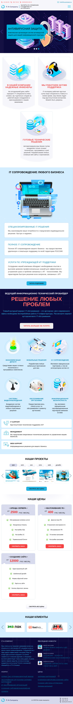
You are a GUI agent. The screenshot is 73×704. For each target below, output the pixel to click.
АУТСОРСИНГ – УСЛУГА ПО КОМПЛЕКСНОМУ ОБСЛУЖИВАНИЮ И (56, 657)
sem (22, 465)
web (49, 465)
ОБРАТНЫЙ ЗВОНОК (26, 676)
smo (40, 465)
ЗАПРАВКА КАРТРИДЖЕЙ (47, 676)
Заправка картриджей (45, 686)
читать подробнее (36, 283)
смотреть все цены (36, 489)
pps (13, 465)
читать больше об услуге (37, 326)
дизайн (58, 465)
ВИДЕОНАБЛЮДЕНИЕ (22, 688)
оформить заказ (18, 546)
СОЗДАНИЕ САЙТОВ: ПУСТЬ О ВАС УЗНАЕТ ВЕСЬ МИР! (55, 665)
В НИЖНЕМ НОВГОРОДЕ (46, 680)
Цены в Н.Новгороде (56, 683)
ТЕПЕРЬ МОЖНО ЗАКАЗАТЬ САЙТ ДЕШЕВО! (55, 649)
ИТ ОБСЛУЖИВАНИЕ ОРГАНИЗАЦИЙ (14, 685)
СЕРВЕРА (4, 691)
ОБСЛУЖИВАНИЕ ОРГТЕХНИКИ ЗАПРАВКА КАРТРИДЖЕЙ (16, 681)
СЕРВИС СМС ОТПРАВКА (10, 676)
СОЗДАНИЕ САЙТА (8, 688)
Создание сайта (43, 683)
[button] (34, 49)
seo (31, 465)
